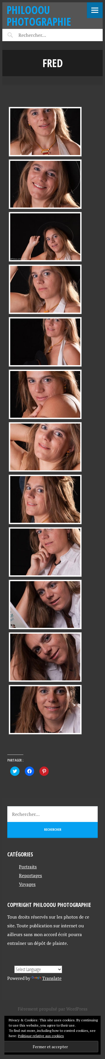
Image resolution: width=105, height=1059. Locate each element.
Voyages (27, 884)
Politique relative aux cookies (41, 1036)
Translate (52, 978)
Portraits (28, 867)
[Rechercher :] (42, 35)
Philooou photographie (39, 15)
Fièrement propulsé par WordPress (53, 1009)
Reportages (30, 875)
